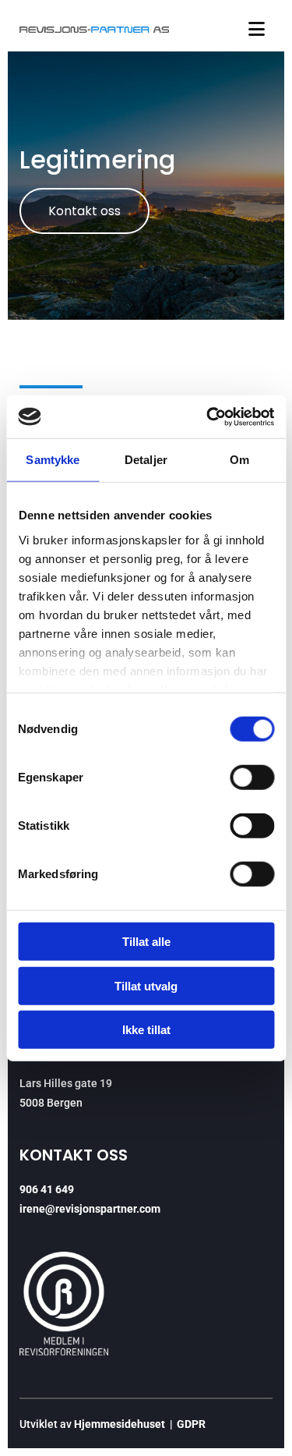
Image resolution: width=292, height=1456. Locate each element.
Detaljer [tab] (146, 459)
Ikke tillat (146, 1029)
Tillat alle (146, 941)
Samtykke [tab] (52, 459)
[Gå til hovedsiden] (94, 30)
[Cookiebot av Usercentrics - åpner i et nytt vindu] (208, 416)
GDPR (191, 1424)
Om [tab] (239, 459)
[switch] (252, 777)
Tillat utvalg (146, 985)
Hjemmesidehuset (119, 1424)
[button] (84, 211)
